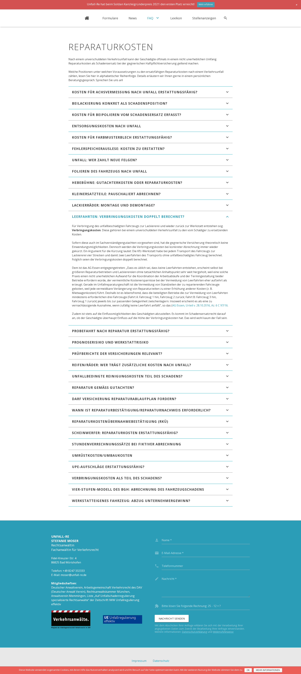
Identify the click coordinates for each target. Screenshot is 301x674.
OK (248, 670)
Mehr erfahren (206, 4)
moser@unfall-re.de (73, 575)
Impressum (139, 661)
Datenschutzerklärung (194, 631)
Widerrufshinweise (223, 631)
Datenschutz (161, 661)
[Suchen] (225, 18)
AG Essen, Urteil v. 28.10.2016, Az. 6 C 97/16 (200, 305)
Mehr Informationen (268, 670)
